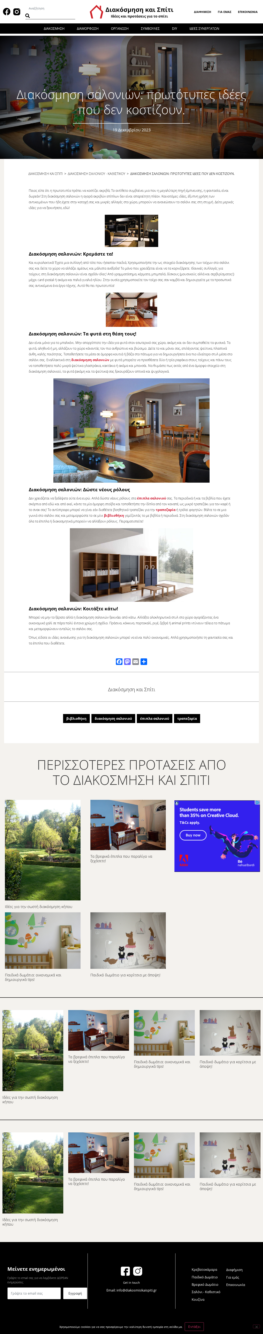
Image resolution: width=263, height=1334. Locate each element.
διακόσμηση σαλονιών (90, 360)
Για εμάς (224, 12)
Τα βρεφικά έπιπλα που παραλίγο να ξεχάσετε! (121, 858)
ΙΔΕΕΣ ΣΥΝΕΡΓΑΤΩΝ (204, 28)
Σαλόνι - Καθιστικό (206, 1292)
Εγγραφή (75, 1293)
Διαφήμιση (202, 12)
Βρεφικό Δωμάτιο (205, 1284)
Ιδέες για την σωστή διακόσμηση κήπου (38, 906)
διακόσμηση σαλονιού (113, 718)
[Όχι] (256, 1326)
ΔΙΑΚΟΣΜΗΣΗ (54, 28)
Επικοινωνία (248, 12)
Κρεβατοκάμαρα (204, 1269)
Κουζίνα (198, 1299)
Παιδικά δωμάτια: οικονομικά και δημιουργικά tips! (33, 977)
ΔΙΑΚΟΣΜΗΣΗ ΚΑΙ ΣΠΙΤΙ (45, 173)
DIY (174, 28)
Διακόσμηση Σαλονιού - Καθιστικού (96, 173)
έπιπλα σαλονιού (151, 498)
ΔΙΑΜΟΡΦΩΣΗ (88, 28)
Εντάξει (194, 1327)
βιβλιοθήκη (114, 515)
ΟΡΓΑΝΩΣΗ (120, 28)
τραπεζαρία (165, 509)
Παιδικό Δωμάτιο (205, 1277)
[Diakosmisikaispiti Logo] (131, 11)
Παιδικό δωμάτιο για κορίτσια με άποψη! (125, 974)
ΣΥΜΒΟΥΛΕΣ (150, 28)
